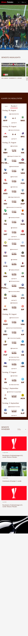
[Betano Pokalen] (7, 2)
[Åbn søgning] (18, 2)
